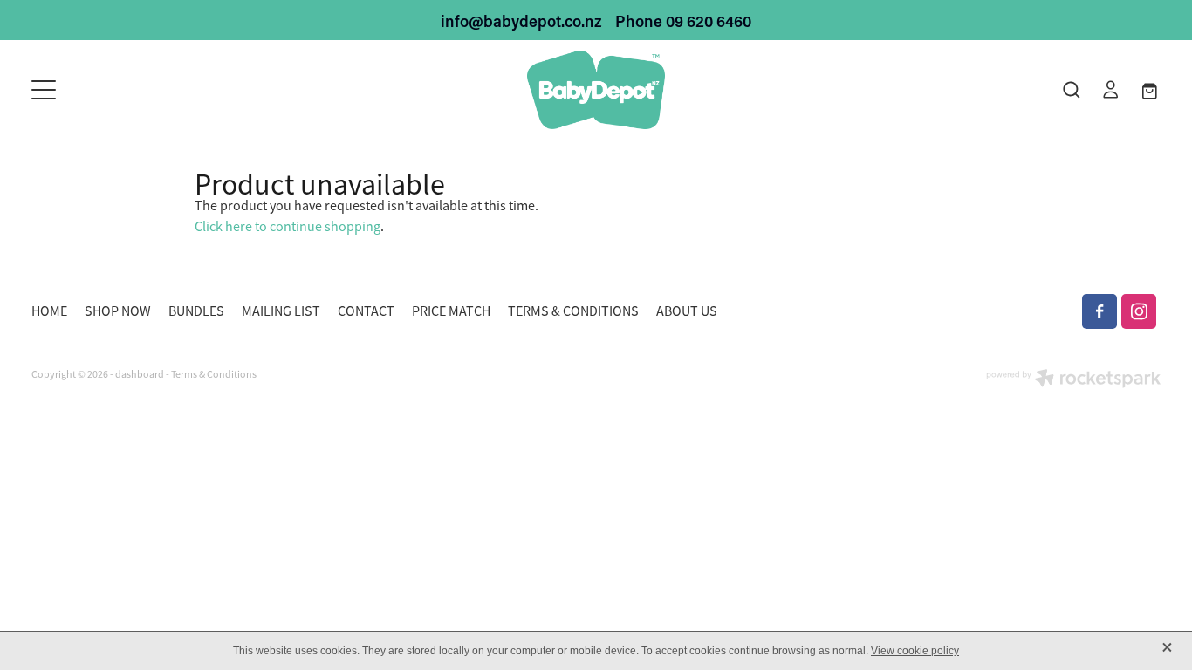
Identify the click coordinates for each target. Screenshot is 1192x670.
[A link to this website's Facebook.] (1099, 311)
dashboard (139, 374)
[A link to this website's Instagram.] (1138, 311)
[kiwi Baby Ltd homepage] (595, 90)
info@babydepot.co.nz (521, 20)
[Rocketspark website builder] (1073, 380)
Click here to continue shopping (287, 227)
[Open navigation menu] (172, 90)
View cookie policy (915, 651)
